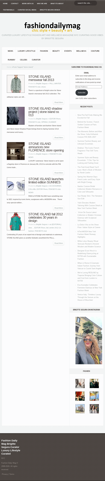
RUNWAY (11, 60)
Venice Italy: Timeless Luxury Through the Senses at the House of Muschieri (89, 297)
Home (9, 67)
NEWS (10, 51)
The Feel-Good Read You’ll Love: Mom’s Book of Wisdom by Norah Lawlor (89, 170)
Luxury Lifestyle (26, 51)
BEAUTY (56, 51)
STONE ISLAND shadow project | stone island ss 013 (45, 112)
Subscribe (81, 93)
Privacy (5, 474)
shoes (43, 87)
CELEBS (23, 60)
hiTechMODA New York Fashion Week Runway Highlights (87, 234)
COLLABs (32, 189)
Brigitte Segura (41, 84)
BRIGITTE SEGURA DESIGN (50, 10)
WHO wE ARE (42, 3)
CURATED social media (27, 10)
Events (68, 51)
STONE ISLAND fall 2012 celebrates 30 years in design (45, 217)
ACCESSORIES (55, 186)
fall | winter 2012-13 (53, 228)
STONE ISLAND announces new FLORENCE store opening (46, 147)
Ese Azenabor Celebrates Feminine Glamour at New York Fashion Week (90, 287)
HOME (5, 3)
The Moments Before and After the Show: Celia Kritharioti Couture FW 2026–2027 (90, 134)
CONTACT (14, 3)
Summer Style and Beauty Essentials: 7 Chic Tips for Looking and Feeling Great (88, 160)
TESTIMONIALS (8, 10)
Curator (36, 60)
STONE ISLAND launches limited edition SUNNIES (45, 180)
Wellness (81, 51)
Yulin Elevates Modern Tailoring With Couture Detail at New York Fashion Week (90, 205)
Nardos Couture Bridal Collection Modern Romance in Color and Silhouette (90, 189)
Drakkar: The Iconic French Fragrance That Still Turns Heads (88, 150)
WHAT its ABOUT (57, 3)
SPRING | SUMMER (48, 122)
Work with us (27, 3)
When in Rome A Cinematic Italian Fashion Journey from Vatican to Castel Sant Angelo (89, 266)
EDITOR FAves (55, 119)
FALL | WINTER (55, 84)
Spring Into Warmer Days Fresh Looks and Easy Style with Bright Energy (89, 179)
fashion (44, 51)
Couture (95, 51)
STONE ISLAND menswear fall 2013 (41, 78)
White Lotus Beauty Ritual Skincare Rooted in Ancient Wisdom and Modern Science (89, 244)
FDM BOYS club (34, 87)
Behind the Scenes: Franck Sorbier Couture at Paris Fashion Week (88, 124)
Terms (11, 474)
